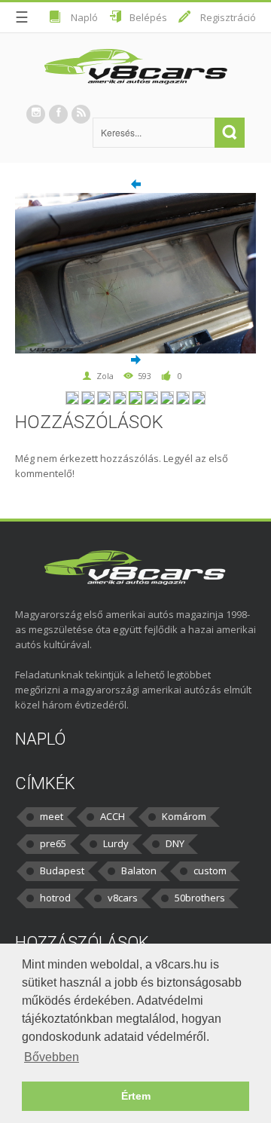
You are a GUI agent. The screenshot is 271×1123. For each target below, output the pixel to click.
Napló (84, 17)
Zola (105, 375)
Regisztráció (228, 17)
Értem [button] (136, 1096)
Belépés (148, 17)
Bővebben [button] (51, 1057)
